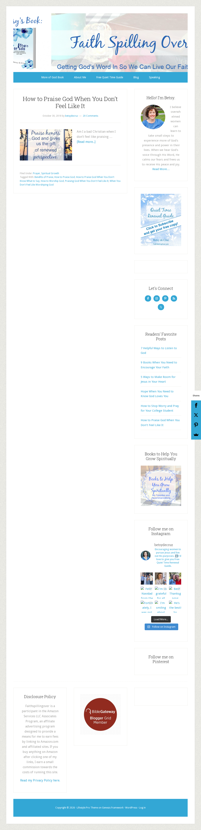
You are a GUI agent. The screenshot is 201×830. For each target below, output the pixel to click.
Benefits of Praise (44, 177)
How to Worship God (52, 181)
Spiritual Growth (50, 173)
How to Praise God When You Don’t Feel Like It (70, 102)
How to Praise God (64, 177)
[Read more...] (86, 142)
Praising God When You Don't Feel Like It (87, 181)
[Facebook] (196, 405)
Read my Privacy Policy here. (40, 780)
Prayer (36, 173)
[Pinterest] (196, 425)
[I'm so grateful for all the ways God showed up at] (161, 593)
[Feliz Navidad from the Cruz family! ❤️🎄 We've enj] (147, 593)
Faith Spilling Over (100, 42)
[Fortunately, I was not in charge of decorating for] (147, 607)
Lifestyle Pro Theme (87, 807)
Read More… (161, 169)
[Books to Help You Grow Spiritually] (161, 505)
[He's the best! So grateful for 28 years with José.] (175, 607)
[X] (196, 415)
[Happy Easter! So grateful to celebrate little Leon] (147, 578)
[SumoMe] (196, 435)
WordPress (131, 807)
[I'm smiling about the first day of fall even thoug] (161, 607)
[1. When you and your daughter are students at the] (175, 578)
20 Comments (90, 115)
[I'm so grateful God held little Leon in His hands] (161, 578)
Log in (142, 807)
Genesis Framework (112, 807)
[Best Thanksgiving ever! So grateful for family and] (175, 593)
